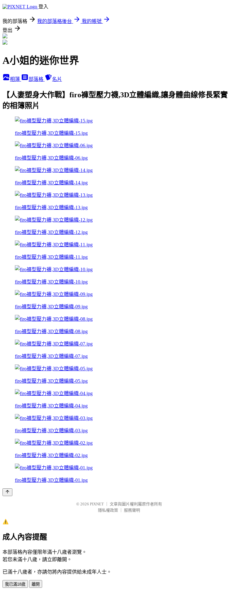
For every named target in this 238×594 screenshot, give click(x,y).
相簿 (15, 79)
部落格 (37, 79)
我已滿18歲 (15, 584)
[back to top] (7, 492)
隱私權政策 (108, 510)
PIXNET (97, 504)
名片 (57, 79)
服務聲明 (132, 510)
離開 (36, 584)
